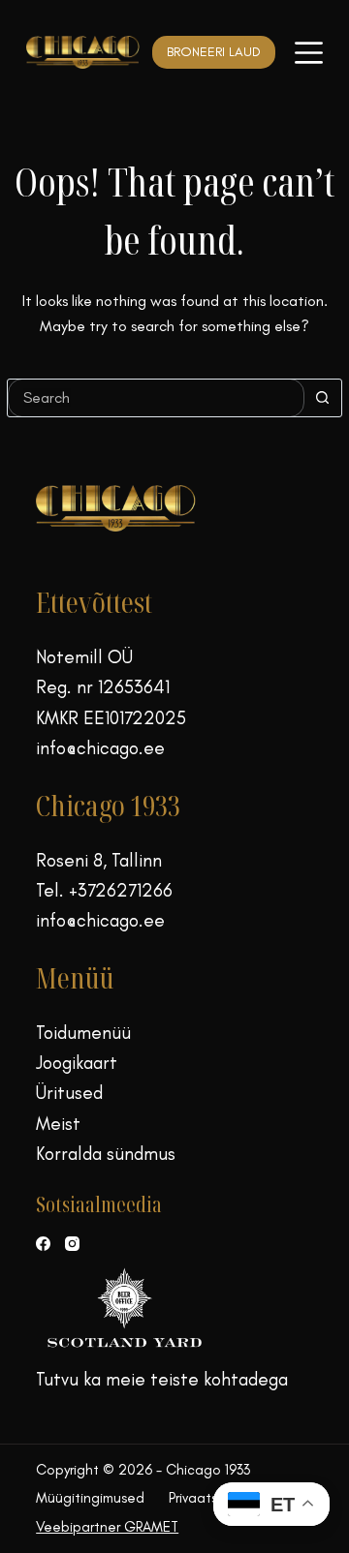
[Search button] (322, 398)
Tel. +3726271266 (104, 890)
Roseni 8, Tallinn (99, 860)
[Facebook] (43, 1243)
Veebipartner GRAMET (107, 1527)
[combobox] (156, 398)
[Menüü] (309, 53)
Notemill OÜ (84, 657)
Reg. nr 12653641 (103, 687)
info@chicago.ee (100, 748)
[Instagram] (72, 1243)
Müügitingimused (90, 1498)
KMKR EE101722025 (111, 718)
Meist (58, 1123)
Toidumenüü (83, 1032)
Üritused (69, 1092)
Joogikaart (76, 1062)
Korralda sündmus (105, 1153)
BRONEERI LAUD (214, 52)
